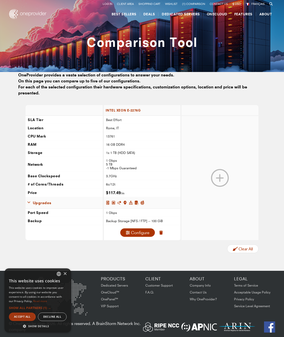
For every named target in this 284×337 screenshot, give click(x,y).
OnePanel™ (109, 299)
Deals (149, 14)
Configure (140, 232)
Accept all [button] (22, 317)
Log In (107, 4)
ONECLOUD (217, 14)
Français (258, 4)
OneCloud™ (110, 292)
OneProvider (29, 14)
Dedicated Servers (181, 14)
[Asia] (74, 288)
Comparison (193, 4)
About (265, 14)
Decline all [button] (52, 317)
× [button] (65, 273)
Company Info (200, 285)
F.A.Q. (149, 292)
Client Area (125, 4)
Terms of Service (246, 285)
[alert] (37, 300)
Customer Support (159, 285)
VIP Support (110, 306)
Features (243, 14)
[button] (38, 308)
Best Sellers (124, 14)
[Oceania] (80, 311)
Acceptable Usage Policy (252, 292)
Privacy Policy (244, 299)
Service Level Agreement (252, 306)
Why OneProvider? (203, 299)
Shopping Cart (149, 4)
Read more (40, 301)
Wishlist (171, 4)
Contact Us (219, 4)
